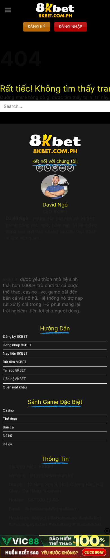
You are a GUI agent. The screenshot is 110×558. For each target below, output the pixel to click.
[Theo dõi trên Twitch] (70, 168)
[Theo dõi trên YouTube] (55, 168)
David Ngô (17, 218)
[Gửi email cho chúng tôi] (39, 168)
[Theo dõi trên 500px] (62, 168)
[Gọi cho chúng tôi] (47, 168)
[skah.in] (55, 10)
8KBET (46, 466)
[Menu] (8, 10)
